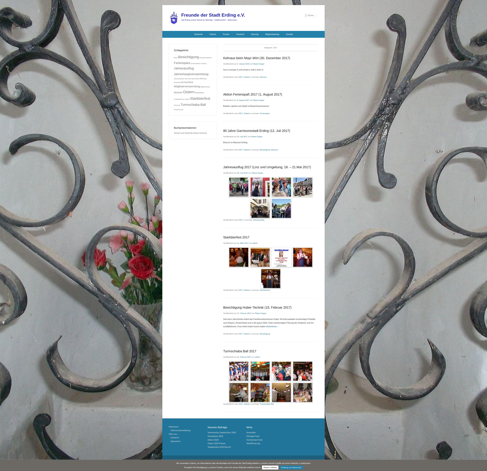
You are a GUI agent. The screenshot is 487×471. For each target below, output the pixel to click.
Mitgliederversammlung (187, 86)
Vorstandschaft (178, 109)
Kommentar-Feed (254, 440)
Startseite (198, 34)
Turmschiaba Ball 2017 (239, 351)
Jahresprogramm (179, 78)
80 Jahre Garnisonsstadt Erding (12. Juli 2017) (256, 131)
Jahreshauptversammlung (191, 74)
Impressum (174, 427)
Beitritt (176, 57)
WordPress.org (253, 443)
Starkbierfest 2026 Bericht (219, 447)
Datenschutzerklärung (180, 430)
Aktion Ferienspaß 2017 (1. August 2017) (252, 94)
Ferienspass (265, 113)
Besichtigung (265, 150)
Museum (274, 150)
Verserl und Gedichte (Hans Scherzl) (190, 133)
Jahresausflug (258, 220)
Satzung (254, 34)
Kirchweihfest (187, 82)
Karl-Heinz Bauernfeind (192, 78)
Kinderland (177, 82)
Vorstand (240, 34)
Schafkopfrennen (179, 99)
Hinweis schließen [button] (270, 467)
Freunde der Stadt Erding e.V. (213, 15)
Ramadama (199, 93)
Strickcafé (177, 105)
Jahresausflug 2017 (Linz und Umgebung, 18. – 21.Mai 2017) (267, 167)
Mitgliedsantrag (272, 34)
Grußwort (204, 63)
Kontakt (289, 34)
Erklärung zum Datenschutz (291, 467)
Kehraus (263, 77)
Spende (187, 99)
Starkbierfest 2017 (236, 237)
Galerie (213, 34)
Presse (226, 34)
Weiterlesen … (273, 326)
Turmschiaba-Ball (267, 404)
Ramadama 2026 (215, 436)
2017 (241, 77)
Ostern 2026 (213, 440)
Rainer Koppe (258, 64)
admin (255, 243)
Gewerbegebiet (195, 63)
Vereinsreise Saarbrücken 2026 (222, 432)
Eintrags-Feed (253, 436)
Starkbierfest (265, 290)
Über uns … (174, 434)
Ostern (188, 92)
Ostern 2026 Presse (216, 443)
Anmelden (251, 432)
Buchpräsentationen (205, 57)
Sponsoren (175, 441)
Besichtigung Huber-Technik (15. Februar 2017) (257, 307)
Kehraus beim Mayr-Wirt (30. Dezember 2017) (256, 58)
